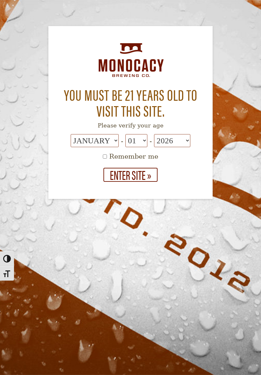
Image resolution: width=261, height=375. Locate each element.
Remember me (132, 156)
